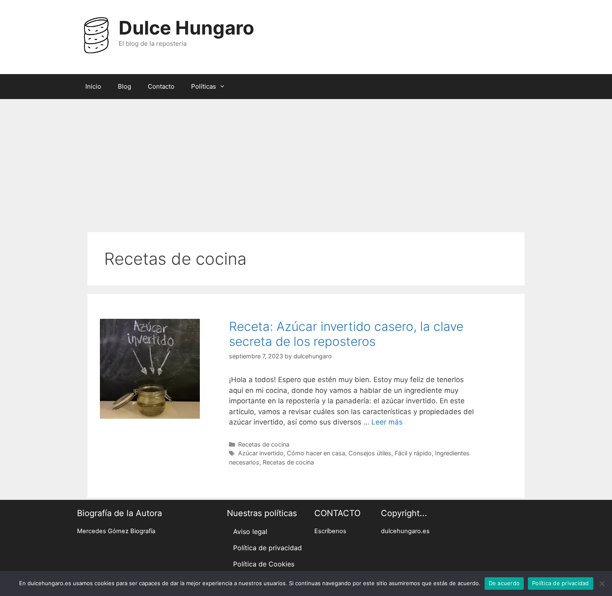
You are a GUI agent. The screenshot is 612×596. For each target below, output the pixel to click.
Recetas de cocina (263, 444)
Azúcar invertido (261, 453)
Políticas (203, 86)
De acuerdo (504, 583)
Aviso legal (250, 531)
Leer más (387, 422)
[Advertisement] (306, 161)
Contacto (161, 86)
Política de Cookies (263, 564)
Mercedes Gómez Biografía (116, 531)
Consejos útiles (369, 453)
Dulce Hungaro (186, 27)
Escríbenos (330, 531)
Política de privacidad (267, 548)
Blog (124, 86)
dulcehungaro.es (405, 531)
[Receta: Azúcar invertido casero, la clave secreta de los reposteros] (150, 416)
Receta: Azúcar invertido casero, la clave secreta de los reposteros (346, 334)
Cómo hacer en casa (316, 453)
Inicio (93, 86)
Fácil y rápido (413, 453)
